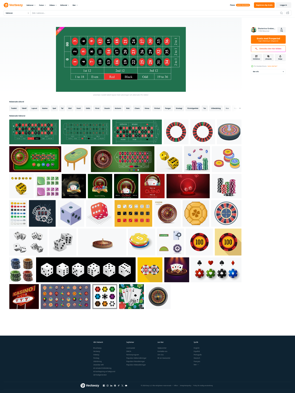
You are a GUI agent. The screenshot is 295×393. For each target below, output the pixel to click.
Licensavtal (130, 348)
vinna (147, 108)
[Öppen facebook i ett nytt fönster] (104, 385)
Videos (52, 5)
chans (137, 108)
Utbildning (97, 361)
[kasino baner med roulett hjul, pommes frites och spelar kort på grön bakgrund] (126, 186)
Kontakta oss (162, 351)
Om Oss (161, 355)
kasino (45, 108)
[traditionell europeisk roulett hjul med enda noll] (202, 132)
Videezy (96, 355)
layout (34, 108)
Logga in (283, 5)
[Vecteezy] (13, 5)
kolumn (118, 108)
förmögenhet (192, 108)
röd (70, 108)
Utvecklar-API (98, 365)
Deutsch (197, 358)
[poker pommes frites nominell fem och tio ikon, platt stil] (149, 269)
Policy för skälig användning (203, 385)
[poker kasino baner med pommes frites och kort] (74, 186)
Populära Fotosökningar (135, 361)
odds (88, 108)
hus (227, 108)
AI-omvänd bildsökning (102, 368)
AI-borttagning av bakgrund (104, 371)
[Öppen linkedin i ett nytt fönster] (111, 385)
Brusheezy (97, 348)
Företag (96, 358)
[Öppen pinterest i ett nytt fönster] (115, 385)
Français (197, 361)
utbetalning (216, 108)
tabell (24, 108)
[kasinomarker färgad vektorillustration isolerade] (104, 296)
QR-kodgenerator (100, 375)
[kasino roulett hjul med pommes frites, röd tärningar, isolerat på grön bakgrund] (100, 186)
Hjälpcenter (162, 348)
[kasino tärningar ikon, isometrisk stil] (70, 213)
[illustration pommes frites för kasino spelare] (197, 159)
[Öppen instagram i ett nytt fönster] (107, 385)
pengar (168, 108)
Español (197, 351)
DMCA (128, 351)
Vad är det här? (272, 66)
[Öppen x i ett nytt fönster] (122, 385)
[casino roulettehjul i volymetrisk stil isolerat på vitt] (102, 242)
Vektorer (29, 5)
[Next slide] (238, 108)
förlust (157, 108)
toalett (14, 108)
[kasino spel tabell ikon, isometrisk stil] (76, 159)
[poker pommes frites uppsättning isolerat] (18, 213)
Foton (41, 5)
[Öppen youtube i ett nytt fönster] (126, 385)
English (196, 348)
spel (54, 108)
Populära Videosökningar (136, 365)
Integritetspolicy (185, 385)
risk (128, 108)
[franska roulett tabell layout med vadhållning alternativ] (137, 132)
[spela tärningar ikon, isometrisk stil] (99, 213)
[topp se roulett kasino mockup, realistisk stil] (158, 296)
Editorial (63, 5)
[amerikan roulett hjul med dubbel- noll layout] (176, 132)
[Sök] (281, 13)
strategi (179, 108)
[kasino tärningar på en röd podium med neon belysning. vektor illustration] (188, 186)
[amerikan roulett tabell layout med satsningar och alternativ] (34, 132)
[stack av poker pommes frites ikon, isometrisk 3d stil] (141, 242)
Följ (281, 31)
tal (62, 108)
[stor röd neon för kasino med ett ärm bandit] (24, 296)
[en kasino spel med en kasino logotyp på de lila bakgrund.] (176, 269)
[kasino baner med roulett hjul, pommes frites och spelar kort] (152, 186)
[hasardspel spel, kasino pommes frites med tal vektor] (226, 159)
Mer (74, 5)
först (97, 108)
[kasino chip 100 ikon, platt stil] (199, 242)
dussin (107, 108)
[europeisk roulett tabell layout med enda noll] (85, 132)
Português (198, 355)
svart (79, 108)
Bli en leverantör (164, 358)
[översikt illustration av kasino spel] (42, 213)
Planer (232, 5)
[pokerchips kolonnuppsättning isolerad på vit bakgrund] (21, 269)
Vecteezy (96, 351)
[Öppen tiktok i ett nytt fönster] (119, 385)
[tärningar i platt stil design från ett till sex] (133, 213)
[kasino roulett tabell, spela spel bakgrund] (35, 159)
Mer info (256, 72)
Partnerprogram (132, 355)
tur (204, 108)
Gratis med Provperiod (268, 39)
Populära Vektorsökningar (136, 358)
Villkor (176, 385)
